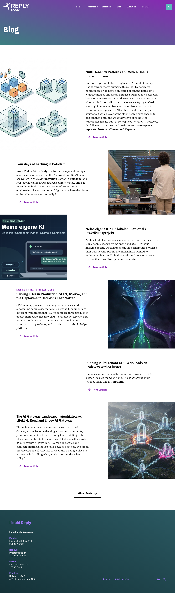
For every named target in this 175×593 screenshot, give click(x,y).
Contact (145, 6)
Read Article (100, 137)
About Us (131, 6)
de (168, 6)
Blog (119, 6)
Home (78, 6)
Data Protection (122, 579)
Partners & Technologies (99, 6)
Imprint (107, 579)
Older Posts (85, 493)
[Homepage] (16, 7)
